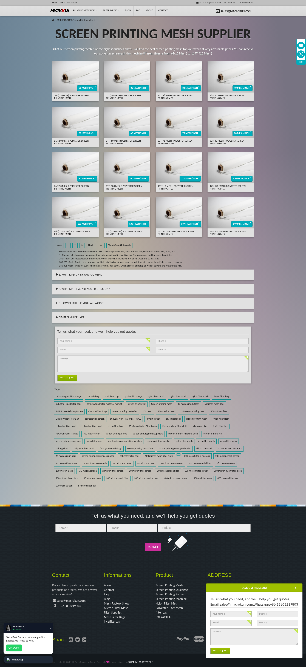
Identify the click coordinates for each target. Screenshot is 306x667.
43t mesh (147, 411)
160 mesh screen (166, 411)
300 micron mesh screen (146, 478)
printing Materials (84, 10)
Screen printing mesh (161, 404)
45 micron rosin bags (66, 456)
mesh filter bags (94, 441)
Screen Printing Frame (170, 594)
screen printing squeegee (68, 441)
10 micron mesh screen (171, 463)
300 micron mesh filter (117, 478)
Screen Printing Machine (171, 599)
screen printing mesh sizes (140, 448)
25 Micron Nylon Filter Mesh (143, 426)
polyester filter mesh (66, 426)
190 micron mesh (64, 471)
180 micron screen (226, 463)
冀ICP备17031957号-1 (141, 662)
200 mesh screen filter (168, 471)
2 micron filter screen (112, 471)
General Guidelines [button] (71, 317)
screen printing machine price (183, 434)
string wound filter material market (104, 404)
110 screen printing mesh (192, 411)
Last (101, 245)
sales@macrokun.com (71, 601)
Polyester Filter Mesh (169, 608)
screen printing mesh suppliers (148, 434)
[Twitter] (77, 640)
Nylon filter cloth (221, 419)
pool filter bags (112, 396)
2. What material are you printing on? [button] (84, 289)
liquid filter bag (221, 396)
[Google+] (84, 640)
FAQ (138, 10)
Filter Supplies (113, 612)
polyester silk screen (94, 419)
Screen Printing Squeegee (172, 590)
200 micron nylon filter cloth (228, 471)
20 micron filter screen (140, 471)
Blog (107, 599)
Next (90, 245)
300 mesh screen (91, 434)
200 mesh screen (64, 486)
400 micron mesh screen (176, 478)
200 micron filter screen (196, 471)
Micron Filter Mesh (116, 608)
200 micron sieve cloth (67, 478)
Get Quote (13, 647)
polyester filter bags (129, 456)
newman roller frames (67, 434)
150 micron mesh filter (200, 463)
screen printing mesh (196, 419)
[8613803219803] (301, 54)
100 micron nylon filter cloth (159, 456)
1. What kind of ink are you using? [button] (81, 274)
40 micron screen (145, 463)
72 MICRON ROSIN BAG (230, 448)
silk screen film (200, 426)
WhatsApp (18, 659)
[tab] (153, 275)
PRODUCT (67, 20)
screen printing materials (124, 411)
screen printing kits (212, 434)
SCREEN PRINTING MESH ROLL (125, 419)
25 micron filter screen (67, 463)
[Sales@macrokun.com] (301, 45)
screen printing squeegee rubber (98, 456)
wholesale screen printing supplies (124, 441)
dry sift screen (153, 419)
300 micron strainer (122, 463)
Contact (232, 3)
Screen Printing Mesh (83, 20)
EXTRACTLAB (164, 617)
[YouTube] (71, 640)
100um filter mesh (203, 478)
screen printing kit (137, 404)
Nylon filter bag (115, 426)
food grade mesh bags (111, 448)
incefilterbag (112, 621)
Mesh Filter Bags (114, 617)
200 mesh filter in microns (197, 456)
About (149, 10)
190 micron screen (87, 471)
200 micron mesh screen (227, 456)
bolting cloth (62, 448)
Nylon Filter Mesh (167, 603)
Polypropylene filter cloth (174, 426)
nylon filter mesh (156, 396)
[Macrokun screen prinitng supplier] (59, 11)
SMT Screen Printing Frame (69, 411)
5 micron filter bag (87, 486)
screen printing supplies (158, 441)
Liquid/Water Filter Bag (67, 419)
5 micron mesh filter (214, 404)
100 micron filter (219, 411)
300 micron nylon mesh (95, 463)
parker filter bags (133, 396)
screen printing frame (116, 434)
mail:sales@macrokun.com (212, 3)
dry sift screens (173, 419)
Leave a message (254, 588)
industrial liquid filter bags (68, 404)
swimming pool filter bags (68, 396)
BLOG (128, 10)
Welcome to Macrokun (65, 3)
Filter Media (110, 10)
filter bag (161, 612)
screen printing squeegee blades (175, 448)
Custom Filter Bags (97, 411)
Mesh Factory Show (116, 603)
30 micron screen (92, 478)
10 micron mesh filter (188, 404)
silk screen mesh (204, 448)
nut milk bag (93, 396)
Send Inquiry (67, 377)
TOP (301, 62)
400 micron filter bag (227, 478)
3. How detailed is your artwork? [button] (80, 303)
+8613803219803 (69, 606)
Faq (106, 594)
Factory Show (246, 3)
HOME (58, 20)
